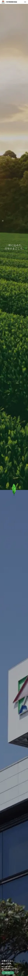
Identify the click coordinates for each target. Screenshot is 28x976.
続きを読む (7, 972)
